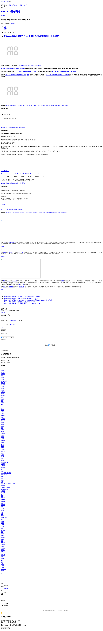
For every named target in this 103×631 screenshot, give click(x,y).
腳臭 (2, 375)
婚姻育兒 (13, 23)
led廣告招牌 (4, 517)
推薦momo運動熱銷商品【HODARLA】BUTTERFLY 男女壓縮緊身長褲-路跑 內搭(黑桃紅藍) (28, 300)
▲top (2, 327)
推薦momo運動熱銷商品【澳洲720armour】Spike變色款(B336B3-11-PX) (22, 298)
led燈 (2, 519)
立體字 (2, 512)
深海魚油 (3, 456)
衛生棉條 (3, 548)
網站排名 (3, 492)
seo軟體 (3, 491)
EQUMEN (3, 569)
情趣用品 (3, 537)
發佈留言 (3, 339)
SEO (2, 494)
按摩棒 (2, 539)
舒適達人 (11, 287)
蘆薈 (2, 556)
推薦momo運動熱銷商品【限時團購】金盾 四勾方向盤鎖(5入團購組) (22, 296)
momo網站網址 (5, 171)
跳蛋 (2, 541)
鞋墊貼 (2, 393)
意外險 (2, 460)
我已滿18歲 (3, 628)
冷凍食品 (3, 415)
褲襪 (2, 528)
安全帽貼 (3, 384)
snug (2, 217)
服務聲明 (66, 610)
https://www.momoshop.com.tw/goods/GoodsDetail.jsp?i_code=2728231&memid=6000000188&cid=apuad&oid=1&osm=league (37, 105)
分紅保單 (3, 464)
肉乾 (2, 406)
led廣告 (2, 521)
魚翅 (2, 417)
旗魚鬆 (62, 281)
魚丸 (2, 408)
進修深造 (12, 325)
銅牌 (2, 514)
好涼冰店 (3, 383)
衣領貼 (2, 370)
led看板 (2, 524)
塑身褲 (2, 567)
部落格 (5, 28)
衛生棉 (4, 287)
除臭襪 (4, 242)
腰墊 (2, 478)
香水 (2, 562)
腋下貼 (2, 388)
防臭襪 (2, 379)
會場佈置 (3, 501)
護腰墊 (2, 480)
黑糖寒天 (3, 485)
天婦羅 (2, 410)
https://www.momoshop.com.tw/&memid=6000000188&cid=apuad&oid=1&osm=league (23, 173)
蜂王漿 (2, 453)
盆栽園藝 (3, 467)
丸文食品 (14, 281)
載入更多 (3, 330)
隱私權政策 (60, 610)
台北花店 (3, 503)
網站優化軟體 (4, 489)
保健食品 (3, 449)
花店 (2, 496)
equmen (10, 252)
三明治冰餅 (4, 381)
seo (1, 553)
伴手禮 (22, 284)
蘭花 (2, 471)
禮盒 (19, 284)
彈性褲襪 (3, 530)
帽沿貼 (2, 372)
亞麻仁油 (3, 451)
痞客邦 (11, 320)
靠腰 (2, 476)
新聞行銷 (3, 555)
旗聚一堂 (3, 397)
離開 (9, 628)
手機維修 (3, 544)
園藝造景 (3, 465)
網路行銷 (3, 551)
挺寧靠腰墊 (4, 474)
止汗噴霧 (3, 392)
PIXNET (40, 610)
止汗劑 (2, 390)
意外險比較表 (4, 462)
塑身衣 (2, 246)
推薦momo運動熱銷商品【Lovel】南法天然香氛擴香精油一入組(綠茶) (31, 36)
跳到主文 (3, 15)
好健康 (2, 447)
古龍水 (2, 564)
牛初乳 (2, 455)
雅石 (2, 469)
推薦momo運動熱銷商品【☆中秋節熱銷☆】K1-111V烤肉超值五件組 (22, 303)
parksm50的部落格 (11, 11)
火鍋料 (2, 411)
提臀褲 (2, 570)
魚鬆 (2, 256)
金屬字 (2, 515)
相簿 (5, 26)
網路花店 (3, 497)
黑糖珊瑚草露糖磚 (5, 487)
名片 (5, 29)
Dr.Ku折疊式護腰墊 (6, 473)
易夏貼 (2, 386)
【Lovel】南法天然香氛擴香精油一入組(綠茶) (30, 65)
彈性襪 (2, 526)
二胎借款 (3, 204)
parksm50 (3, 312)
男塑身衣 (20, 252)
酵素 (2, 458)
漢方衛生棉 (21, 287)
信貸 (2, 289)
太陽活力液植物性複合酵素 (8, 483)
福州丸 (2, 413)
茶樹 (2, 560)
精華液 (2, 558)
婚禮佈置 (3, 499)
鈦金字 (2, 523)
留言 (14, 320)
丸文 (4, 256)
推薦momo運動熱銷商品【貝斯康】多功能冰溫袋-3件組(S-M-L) (20, 302)
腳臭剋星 (13, 242)
